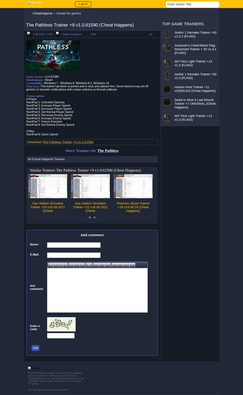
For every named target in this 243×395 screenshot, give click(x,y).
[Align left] (71, 265)
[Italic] (55, 265)
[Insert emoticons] (89, 265)
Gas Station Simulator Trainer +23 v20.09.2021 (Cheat (47, 207)
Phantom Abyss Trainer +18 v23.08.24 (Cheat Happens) (133, 207)
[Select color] (108, 265)
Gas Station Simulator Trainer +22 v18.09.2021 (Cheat (90, 207)
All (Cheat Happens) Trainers (46, 159)
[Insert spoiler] (132, 265)
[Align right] (82, 265)
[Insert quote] (120, 265)
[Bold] (51, 265)
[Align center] (77, 265)
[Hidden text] (115, 265)
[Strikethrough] (65, 265)
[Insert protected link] (102, 265)
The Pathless (108, 150)
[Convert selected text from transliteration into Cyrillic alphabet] (126, 265)
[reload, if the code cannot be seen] (61, 330)
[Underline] (60, 265)
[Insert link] (96, 265)
